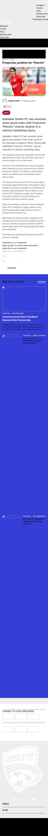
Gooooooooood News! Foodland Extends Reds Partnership (20, 318)
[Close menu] (43, 823)
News (12, 59)
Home (4, 59)
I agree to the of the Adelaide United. (25, 255)
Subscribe (11, 268)
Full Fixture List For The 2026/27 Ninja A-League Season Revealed (32, 340)
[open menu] (1, 19)
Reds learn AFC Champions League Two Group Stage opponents (33, 521)
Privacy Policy (21, 254)
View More (42, 282)
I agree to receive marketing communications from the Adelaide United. (25, 261)
